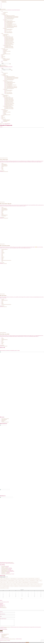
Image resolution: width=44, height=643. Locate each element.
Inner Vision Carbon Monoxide (34, 582)
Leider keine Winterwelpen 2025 (5, 571)
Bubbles (23, 580)
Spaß (38, 584)
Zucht (7, 587)
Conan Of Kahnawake (32, 580)
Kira (8, 584)
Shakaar (32, 584)
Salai (25, 584)
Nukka (19, 584)
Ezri (4, 582)
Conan (27, 580)
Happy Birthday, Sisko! (4, 569)
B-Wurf (26, 578)
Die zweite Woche (3, 295)
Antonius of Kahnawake (21, 578)
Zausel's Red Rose (3, 587)
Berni (16, 580)
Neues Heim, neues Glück (4, 334)
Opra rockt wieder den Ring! (5, 568)
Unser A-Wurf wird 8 (4, 159)
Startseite (1, 123)
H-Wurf (20, 582)
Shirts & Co (12, 562)
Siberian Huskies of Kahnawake (11, 638)
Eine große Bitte (4, 566)
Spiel (41, 584)
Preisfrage (3, 636)
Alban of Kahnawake (6, 578)
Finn (13, 582)
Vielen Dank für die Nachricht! (3, 629)
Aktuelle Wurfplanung (4, 419)
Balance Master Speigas (31, 578)
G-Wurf (16, 582)
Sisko (35, 584)
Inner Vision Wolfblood (3, 584)
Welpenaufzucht (4, 420)
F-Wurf (7, 582)
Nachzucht (15, 584)
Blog (3, 123)
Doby (40, 580)
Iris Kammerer (2, 170)
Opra (22, 584)
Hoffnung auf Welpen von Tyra (5, 570)
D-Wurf (37, 580)
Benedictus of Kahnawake (4, 580)
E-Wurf (1, 582)
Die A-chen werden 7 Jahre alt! (5, 203)
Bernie (20, 580)
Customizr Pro (5, 640)
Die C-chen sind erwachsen (5, 245)
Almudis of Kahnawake (13, 578)
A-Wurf (1, 578)
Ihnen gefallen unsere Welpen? (5, 418)
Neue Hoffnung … (4, 572)
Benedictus (37, 578)
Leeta (11, 584)
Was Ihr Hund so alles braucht (5, 637)
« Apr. (21, 598)
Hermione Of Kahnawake (25, 582)
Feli (10, 582)
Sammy (28, 584)
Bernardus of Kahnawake (11, 580)
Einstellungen (27, 642)
